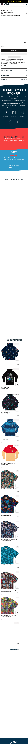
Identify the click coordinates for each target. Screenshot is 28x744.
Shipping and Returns (6, 71)
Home (2, 7)
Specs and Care (5, 75)
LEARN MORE (24, 79)
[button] (14, 54)
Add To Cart (14, 50)
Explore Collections (14, 1)
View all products (14, 649)
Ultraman (6, 7)
